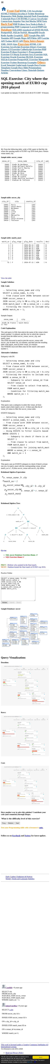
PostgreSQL (7, 32)
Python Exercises (18, 52)
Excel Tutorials (8, 65)
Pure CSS (15, 18)
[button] (25, 2)
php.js (24, 13)
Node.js (34, 24)
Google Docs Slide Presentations (26, 68)
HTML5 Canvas (29, 18)
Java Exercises (36, 54)
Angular (17, 21)
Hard (17, 823)
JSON (9, 44)
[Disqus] (25, 1012)
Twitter (27, 836)
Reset (19, 602)
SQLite (16, 32)
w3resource (5, 5)
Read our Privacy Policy (14, 1053)
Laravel (33, 27)
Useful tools (21, 65)
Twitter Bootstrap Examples (23, 62)
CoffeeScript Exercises (30, 49)
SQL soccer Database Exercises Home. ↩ (22, 555)
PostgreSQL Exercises (27, 59)
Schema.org (15, 13)
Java (27, 24)
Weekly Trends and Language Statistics (20, 879)
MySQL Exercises (34, 57)
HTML (23, 11)
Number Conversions (11, 70)
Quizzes (40, 70)
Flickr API (36, 38)
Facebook (16, 836)
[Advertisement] (25, 120)
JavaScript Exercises (20, 47)
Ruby (40, 24)
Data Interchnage (33, 40)
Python (21, 24)
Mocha (32, 21)
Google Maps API (22, 38)
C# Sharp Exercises (19, 54)
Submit (12, 602)
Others (41, 62)
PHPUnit (42, 27)
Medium (10, 823)
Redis (3, 35)
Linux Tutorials (29, 70)
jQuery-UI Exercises (10, 49)
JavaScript (37, 11)
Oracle (41, 32)
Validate (4, 602)
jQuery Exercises (38, 47)
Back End (7, 24)
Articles (4, 73)
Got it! (40, 1057)
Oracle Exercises (17, 57)
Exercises (23, 44)
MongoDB (33, 32)
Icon (10, 21)
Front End (13, 10)
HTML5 (5, 13)
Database (6, 29)
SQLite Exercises (9, 59)
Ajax (15, 44)
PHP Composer (22, 27)
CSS (29, 11)
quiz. (41, 828)
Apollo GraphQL (15, 35)
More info (29, 1062)
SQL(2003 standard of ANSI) (26, 30)
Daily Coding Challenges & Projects (19, 877)
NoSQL (24, 32)
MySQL (45, 30)
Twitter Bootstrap (36, 13)
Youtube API (7, 38)
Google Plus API (37, 35)
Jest (27, 21)
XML (3, 44)
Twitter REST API (14, 41)
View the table (6, 278)
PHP (15, 24)
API (26, 35)
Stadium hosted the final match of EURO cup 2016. (26, 567)
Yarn (44, 21)
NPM (39, 21)
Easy (4, 823)
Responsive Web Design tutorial (16, 16)
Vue (23, 21)
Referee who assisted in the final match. (22, 565)
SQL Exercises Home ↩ (15, 557)
